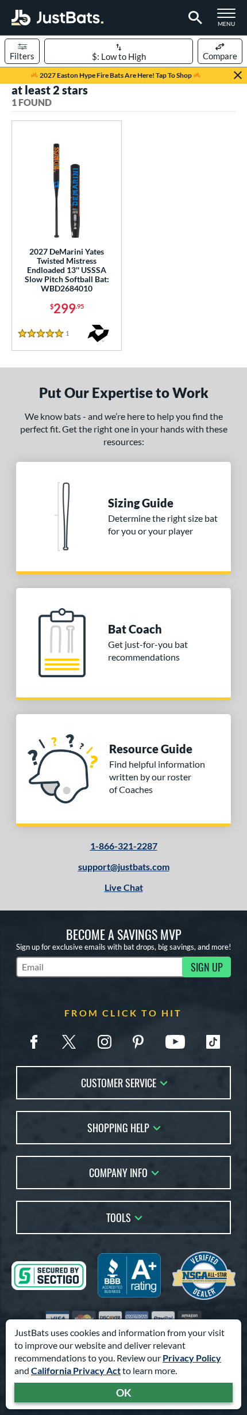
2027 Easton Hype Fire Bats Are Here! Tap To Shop (115, 75)
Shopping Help (118, 1126)
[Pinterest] (138, 1042)
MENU (229, 20)
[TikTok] (213, 1042)
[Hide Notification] (238, 75)
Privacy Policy (192, 1357)
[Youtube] (175, 1042)
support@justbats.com (123, 866)
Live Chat (124, 887)
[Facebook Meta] (34, 1042)
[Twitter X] (69, 1042)
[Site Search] (193, 18)
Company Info (118, 1171)
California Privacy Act (76, 1370)
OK (124, 1392)
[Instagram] (104, 1042)
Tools (118, 1216)
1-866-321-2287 (123, 845)
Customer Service (118, 1081)
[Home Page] (57, 17)
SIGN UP (207, 966)
